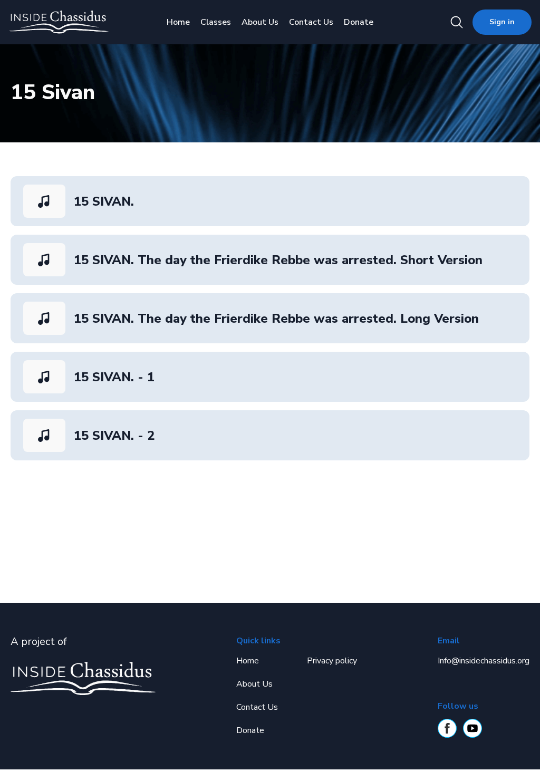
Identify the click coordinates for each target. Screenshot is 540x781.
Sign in (502, 22)
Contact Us (311, 22)
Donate (358, 22)
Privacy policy (332, 661)
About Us (260, 22)
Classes (215, 22)
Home (178, 22)
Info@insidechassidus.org (483, 661)
